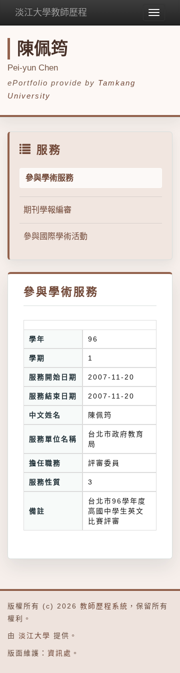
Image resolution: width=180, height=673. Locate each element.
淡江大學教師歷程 (51, 13)
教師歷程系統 (104, 606)
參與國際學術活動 (56, 236)
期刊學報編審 (48, 210)
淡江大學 (34, 636)
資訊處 (60, 653)
